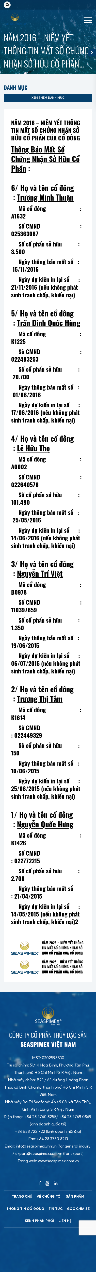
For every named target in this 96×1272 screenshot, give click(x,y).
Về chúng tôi (49, 1196)
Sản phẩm (75, 1196)
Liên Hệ (65, 1221)
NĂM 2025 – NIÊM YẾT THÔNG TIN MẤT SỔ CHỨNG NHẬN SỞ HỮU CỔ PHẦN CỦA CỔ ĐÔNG (62, 967)
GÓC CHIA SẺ (78, 1209)
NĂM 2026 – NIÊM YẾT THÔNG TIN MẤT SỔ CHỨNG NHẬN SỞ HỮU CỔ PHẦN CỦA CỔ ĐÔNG (62, 948)
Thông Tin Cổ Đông (25, 1209)
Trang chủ (22, 1196)
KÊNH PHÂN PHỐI (39, 1221)
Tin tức (55, 1209)
